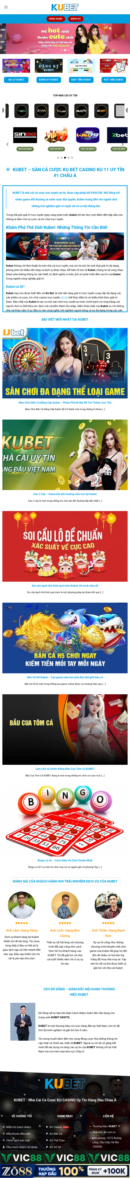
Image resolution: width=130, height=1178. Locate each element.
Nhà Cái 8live (121, 149)
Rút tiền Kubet (113, 79)
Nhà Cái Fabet (89, 149)
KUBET (19, 1100)
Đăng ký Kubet (48, 79)
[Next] (123, 39)
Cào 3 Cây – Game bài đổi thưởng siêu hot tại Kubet (65, 494)
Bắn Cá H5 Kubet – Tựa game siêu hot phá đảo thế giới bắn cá (65, 677)
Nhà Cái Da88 (27, 149)
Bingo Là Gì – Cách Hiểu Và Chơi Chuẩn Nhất (65, 860)
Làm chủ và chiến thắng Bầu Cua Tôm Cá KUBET (65, 768)
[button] (6, 7)
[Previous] (7, 39)
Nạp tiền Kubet (81, 79)
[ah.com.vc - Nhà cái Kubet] (65, 7)
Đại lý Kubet (16, 79)
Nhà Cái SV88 (58, 149)
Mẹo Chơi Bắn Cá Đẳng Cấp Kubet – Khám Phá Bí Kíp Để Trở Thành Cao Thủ (65, 402)
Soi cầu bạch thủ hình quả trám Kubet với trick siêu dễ (65, 585)
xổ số (64, 297)
